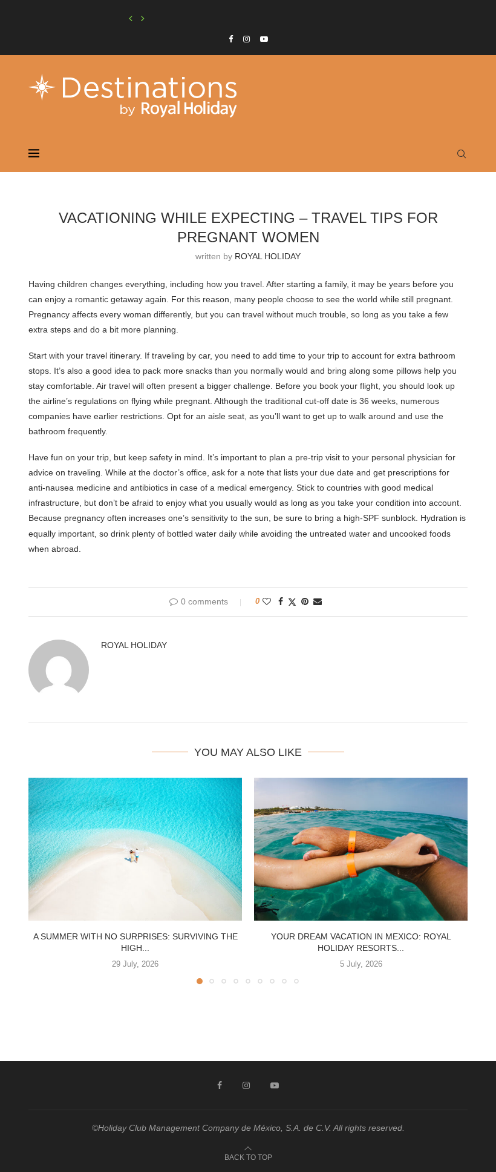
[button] (130, 18)
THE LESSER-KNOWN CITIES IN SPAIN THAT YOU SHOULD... (225, 19)
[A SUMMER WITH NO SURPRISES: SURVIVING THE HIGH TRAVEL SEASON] (135, 849)
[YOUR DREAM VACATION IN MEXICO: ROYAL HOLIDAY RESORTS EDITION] (361, 849)
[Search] (461, 153)
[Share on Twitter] (292, 602)
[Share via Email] (317, 601)
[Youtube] (264, 39)
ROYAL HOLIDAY (268, 256)
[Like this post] (267, 601)
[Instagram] (246, 39)
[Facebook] (231, 39)
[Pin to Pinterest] (304, 601)
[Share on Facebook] (280, 601)
